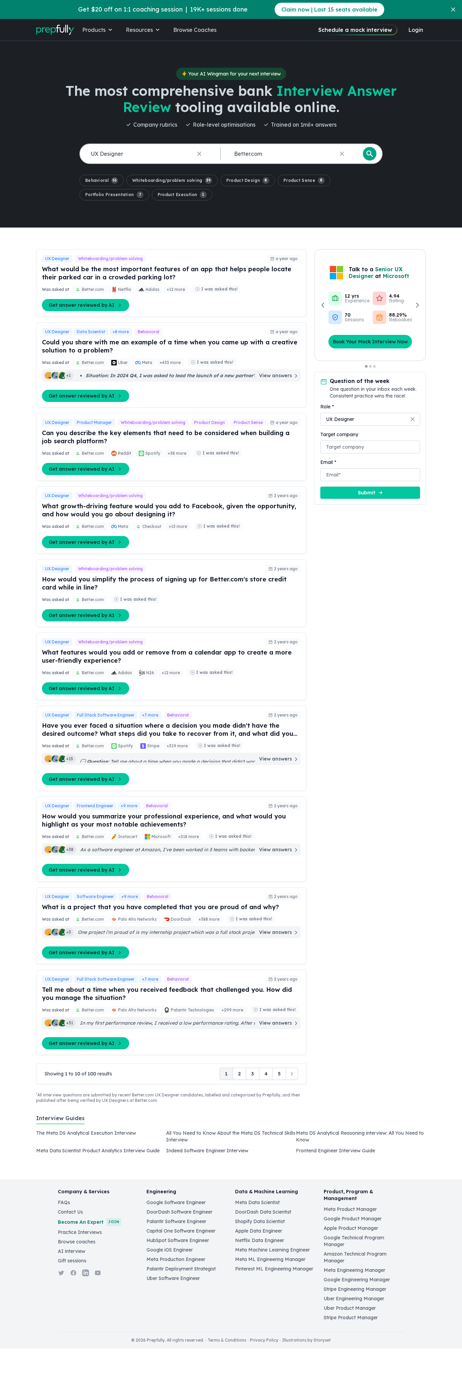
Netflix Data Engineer (259, 1240)
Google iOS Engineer (169, 1250)
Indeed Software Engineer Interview (207, 1151)
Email (328, 462)
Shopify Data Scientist (260, 1221)
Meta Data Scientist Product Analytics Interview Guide (98, 1151)
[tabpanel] (231, 1144)
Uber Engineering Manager (354, 1299)
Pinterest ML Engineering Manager (274, 1269)
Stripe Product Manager (351, 1318)
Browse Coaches (194, 29)
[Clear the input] (199, 153)
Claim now (329, 9)
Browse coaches (76, 1242)
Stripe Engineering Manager (355, 1289)
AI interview (71, 1251)
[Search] (369, 154)
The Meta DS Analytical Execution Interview (86, 1133)
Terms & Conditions (227, 1340)
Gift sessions (72, 1261)
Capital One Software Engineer (180, 1231)
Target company (339, 434)
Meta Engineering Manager (354, 1270)
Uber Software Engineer (173, 1278)
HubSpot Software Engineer (177, 1240)
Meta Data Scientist (257, 1202)
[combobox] (149, 153)
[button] (101, 180)
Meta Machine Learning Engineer (272, 1250)
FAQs (64, 1202)
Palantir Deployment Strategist (181, 1269)
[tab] (60, 1122)
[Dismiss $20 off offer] (453, 9)
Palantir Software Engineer (176, 1221)
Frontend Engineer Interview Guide (335, 1151)
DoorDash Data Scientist (263, 1212)
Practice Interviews (80, 1232)
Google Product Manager (353, 1219)
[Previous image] (323, 305)
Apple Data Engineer (258, 1231)
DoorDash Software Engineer (179, 1212)
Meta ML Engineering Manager (270, 1259)
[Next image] (417, 305)
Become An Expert (88, 1222)
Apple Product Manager (351, 1228)
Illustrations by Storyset (306, 1340)
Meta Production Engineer (175, 1259)
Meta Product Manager (350, 1209)
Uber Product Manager (350, 1308)
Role (327, 407)
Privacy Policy (264, 1340)
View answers (275, 375)
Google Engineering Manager (357, 1280)
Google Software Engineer (176, 1202)
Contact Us (70, 1212)
